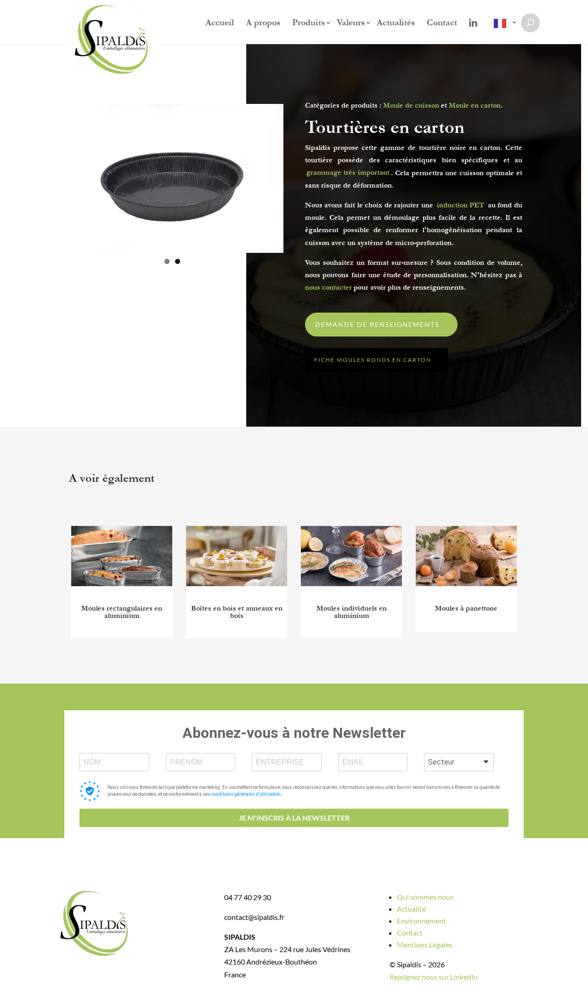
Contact (442, 23)
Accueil (219, 23)
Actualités (396, 23)
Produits (308, 23)
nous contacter (328, 287)
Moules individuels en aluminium (352, 612)
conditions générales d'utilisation (246, 794)
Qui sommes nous (425, 896)
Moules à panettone (466, 608)
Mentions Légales (424, 944)
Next (299, 178)
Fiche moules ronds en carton (372, 359)
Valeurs (351, 23)
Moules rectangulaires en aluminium (121, 612)
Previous (46, 178)
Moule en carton (475, 105)
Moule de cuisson (411, 105)
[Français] (502, 29)
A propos (263, 23)
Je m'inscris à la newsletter (294, 817)
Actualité (411, 908)
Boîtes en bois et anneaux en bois (237, 612)
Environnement (421, 920)
